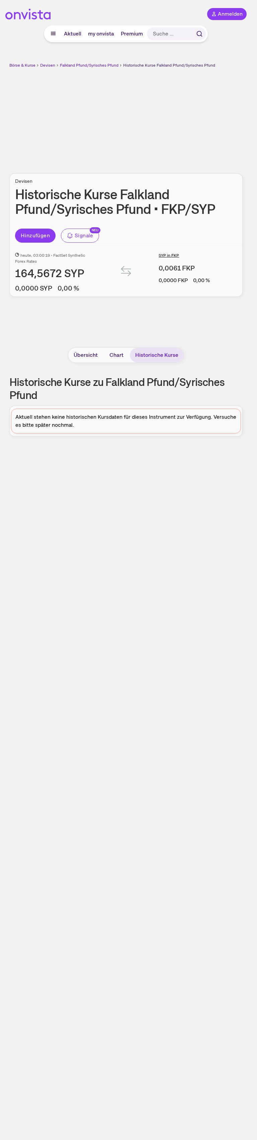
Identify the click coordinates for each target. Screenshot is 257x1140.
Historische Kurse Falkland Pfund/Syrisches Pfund (169, 65)
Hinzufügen (35, 235)
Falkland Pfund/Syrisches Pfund (89, 65)
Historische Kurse (156, 354)
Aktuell (72, 33)
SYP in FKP (169, 255)
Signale (84, 235)
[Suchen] (199, 33)
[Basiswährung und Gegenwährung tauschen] (126, 272)
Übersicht (86, 354)
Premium (132, 33)
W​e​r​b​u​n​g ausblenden (150, 117)
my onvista (101, 33)
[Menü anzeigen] (53, 33)
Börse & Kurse (22, 65)
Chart (116, 354)
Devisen (47, 65)
